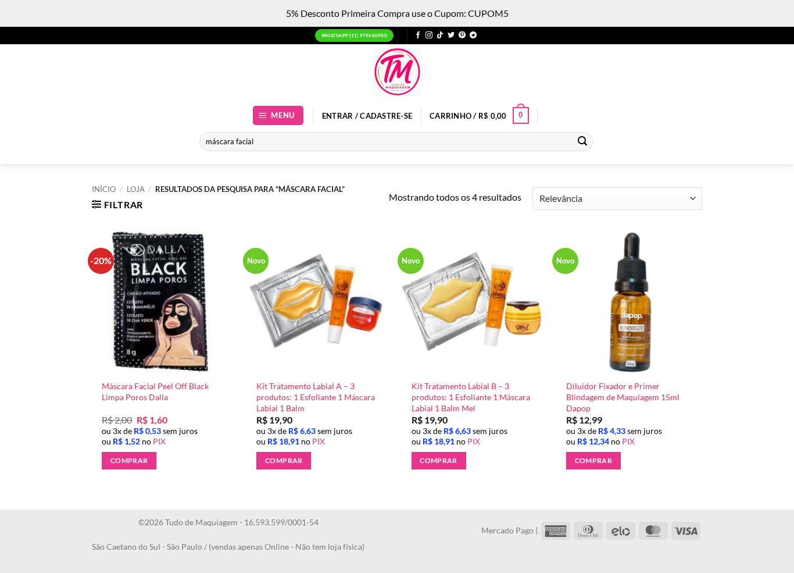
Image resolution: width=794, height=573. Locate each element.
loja (136, 189)
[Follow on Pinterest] (462, 35)
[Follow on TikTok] (440, 35)
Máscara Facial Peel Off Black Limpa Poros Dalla (155, 391)
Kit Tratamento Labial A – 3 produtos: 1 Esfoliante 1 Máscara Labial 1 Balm (315, 396)
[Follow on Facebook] (417, 35)
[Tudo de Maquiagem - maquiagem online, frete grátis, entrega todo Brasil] (397, 71)
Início (104, 189)
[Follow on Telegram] (473, 35)
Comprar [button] (129, 460)
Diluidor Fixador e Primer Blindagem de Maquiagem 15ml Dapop (622, 396)
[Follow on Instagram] (428, 35)
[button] (278, 115)
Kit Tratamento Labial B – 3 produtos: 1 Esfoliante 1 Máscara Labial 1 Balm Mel (471, 396)
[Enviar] (582, 141)
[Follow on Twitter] (451, 35)
